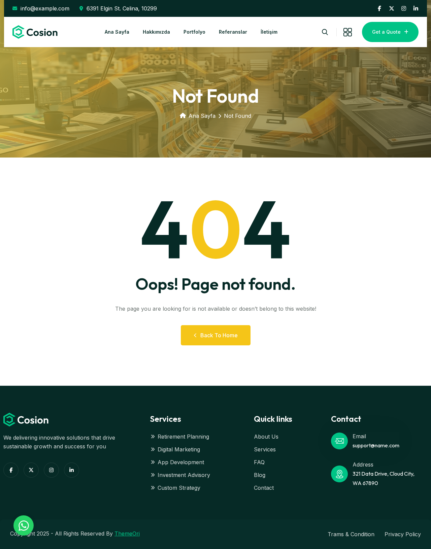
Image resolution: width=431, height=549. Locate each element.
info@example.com (45, 8)
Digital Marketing (179, 449)
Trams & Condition (351, 534)
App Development (181, 462)
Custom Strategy (179, 487)
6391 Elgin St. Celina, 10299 (122, 8)
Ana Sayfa (117, 32)
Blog (259, 475)
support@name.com (376, 445)
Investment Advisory (184, 475)
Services (265, 449)
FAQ (259, 462)
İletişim (269, 32)
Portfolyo (194, 32)
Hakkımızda (156, 32)
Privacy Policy (403, 534)
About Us (266, 436)
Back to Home (219, 335)
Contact (264, 487)
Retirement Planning (183, 436)
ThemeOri (127, 533)
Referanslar (233, 32)
